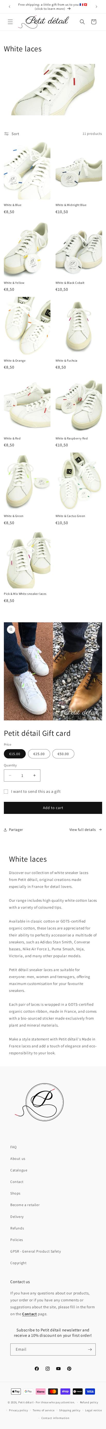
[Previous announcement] (9, 6)
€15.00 (14, 753)
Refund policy (89, 1402)
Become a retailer (25, 1204)
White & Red (12, 438)
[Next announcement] (96, 6)
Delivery (17, 1216)
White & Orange (14, 360)
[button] (10, 21)
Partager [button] (16, 829)
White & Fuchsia (66, 360)
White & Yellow (14, 283)
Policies (16, 1239)
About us (17, 1158)
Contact (16, 1181)
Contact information (55, 1418)
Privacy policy (18, 1410)
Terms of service (43, 1410)
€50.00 (63, 753)
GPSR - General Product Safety (35, 1251)
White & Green (14, 516)
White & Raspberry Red (72, 438)
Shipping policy (70, 1410)
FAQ (13, 1147)
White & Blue (12, 205)
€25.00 (39, 753)
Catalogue (18, 1170)
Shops (15, 1193)
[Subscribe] (89, 1349)
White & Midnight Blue (71, 205)
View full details (82, 829)
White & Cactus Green (70, 516)
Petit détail (25, 1402)
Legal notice (93, 1410)
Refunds (17, 1228)
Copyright (18, 1263)
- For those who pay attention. (54, 1402)
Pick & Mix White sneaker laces (25, 594)
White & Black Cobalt (70, 283)
